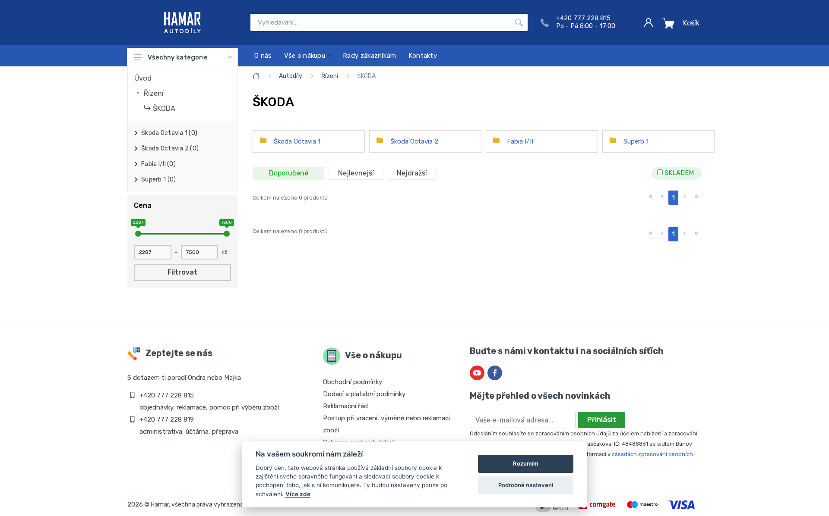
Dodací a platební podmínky (364, 394)
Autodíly (290, 76)
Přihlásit (601, 420)
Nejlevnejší (356, 173)
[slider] (138, 234)
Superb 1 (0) (158, 179)
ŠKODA (164, 108)
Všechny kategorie (178, 57)
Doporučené (288, 173)
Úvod (143, 78)
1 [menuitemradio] (673, 197)
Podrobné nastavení (525, 485)
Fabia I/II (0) (158, 164)
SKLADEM (678, 173)
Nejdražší (412, 173)
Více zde (297, 494)
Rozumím (525, 463)
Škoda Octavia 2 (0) (170, 148)
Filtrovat (182, 272)
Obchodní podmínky (352, 382)
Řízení (153, 93)
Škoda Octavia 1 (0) (169, 133)
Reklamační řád (345, 406)
